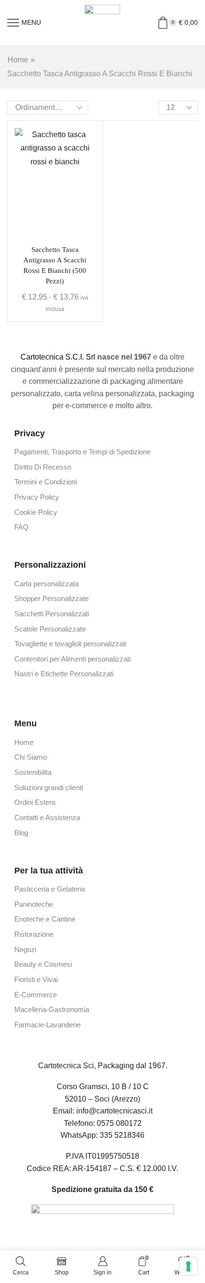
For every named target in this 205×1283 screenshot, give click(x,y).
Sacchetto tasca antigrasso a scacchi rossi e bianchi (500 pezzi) (54, 265)
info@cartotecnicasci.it (114, 1111)
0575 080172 (119, 1123)
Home (18, 60)
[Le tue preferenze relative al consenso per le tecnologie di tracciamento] (188, 1266)
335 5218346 (122, 1135)
